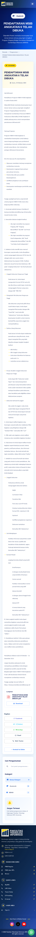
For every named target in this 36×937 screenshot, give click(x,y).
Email (19, 735)
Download (19, 703)
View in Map (8, 849)
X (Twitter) (19, 724)
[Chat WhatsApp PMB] (31, 932)
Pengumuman (14, 52)
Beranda (4, 52)
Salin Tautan (19, 741)
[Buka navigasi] (32, 3)
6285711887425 (9, 856)
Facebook (19, 718)
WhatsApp (19, 730)
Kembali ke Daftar (19, 749)
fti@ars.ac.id (8, 852)
